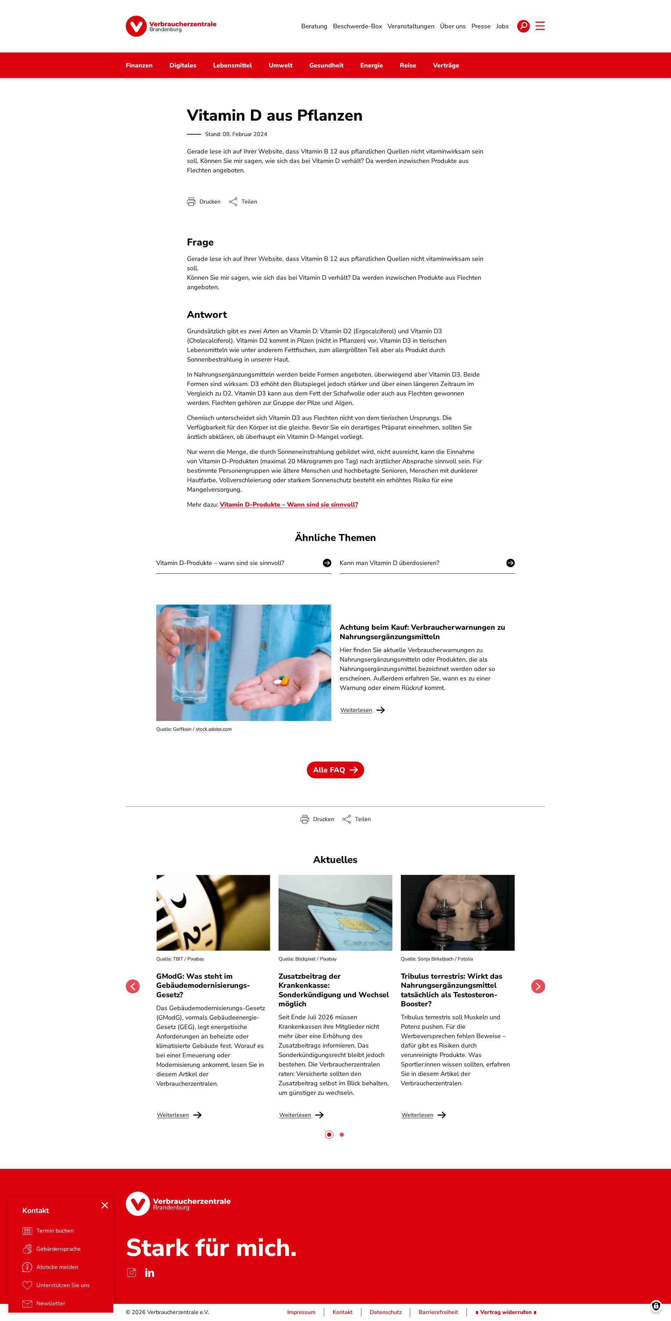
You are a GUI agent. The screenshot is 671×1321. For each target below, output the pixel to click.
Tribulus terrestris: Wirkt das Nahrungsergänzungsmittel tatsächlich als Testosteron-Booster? (451, 990)
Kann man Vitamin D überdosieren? (389, 563)
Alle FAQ (329, 770)
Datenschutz (386, 1312)
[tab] (329, 1135)
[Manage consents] (656, 1306)
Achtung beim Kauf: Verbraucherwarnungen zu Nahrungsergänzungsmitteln (422, 631)
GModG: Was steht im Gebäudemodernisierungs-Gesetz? (203, 985)
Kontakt (343, 1312)
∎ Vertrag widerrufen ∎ (506, 1312)
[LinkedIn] (149, 1272)
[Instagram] (131, 1272)
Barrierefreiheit (438, 1312)
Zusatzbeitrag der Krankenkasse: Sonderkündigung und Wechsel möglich (334, 990)
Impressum (301, 1312)
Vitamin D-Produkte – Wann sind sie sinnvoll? (289, 504)
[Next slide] (538, 986)
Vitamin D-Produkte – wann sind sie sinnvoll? (220, 563)
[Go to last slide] (133, 986)
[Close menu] (105, 1205)
